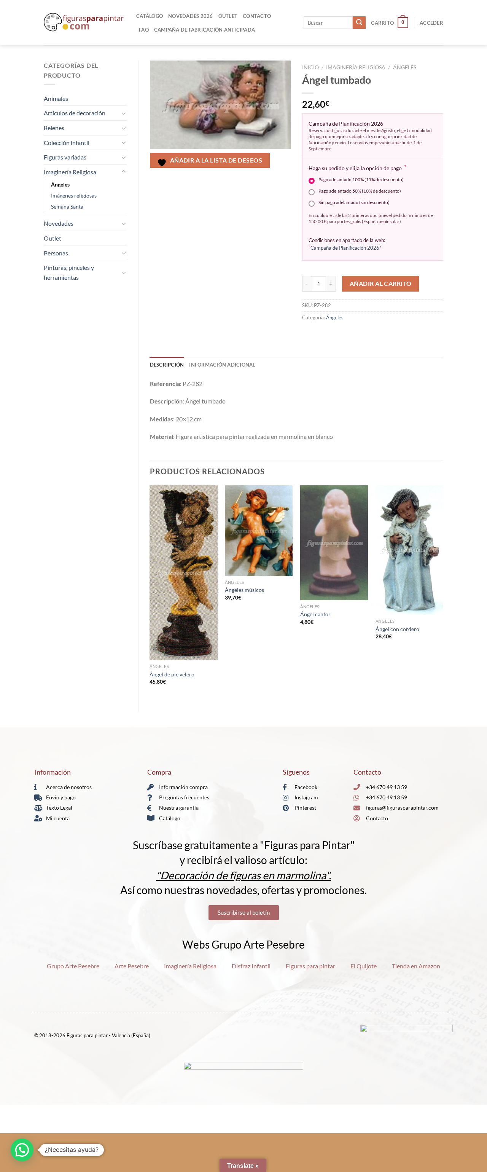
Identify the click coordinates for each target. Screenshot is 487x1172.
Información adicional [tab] (222, 365)
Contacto (257, 16)
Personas (56, 253)
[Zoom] (159, 158)
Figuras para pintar (310, 965)
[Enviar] (359, 22)
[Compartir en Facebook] (309, 334)
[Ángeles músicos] (259, 530)
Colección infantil (66, 142)
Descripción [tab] (167, 365)
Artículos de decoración (74, 112)
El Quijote (363, 965)
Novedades (58, 223)
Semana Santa (67, 206)
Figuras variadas (65, 157)
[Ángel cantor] (334, 542)
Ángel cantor (315, 614)
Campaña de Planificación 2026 (344, 248)
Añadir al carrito (381, 283)
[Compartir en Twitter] (323, 334)
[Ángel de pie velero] (183, 572)
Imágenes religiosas (74, 195)
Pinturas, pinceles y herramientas (69, 272)
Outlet (228, 16)
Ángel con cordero (397, 629)
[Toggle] (124, 113)
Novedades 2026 (190, 16)
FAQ (144, 30)
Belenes (54, 127)
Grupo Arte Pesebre (73, 965)
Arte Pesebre (132, 965)
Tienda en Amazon (416, 965)
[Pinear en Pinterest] (350, 334)
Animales (56, 98)
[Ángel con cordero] (409, 550)
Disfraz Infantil (251, 965)
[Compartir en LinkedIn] (364, 334)
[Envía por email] (336, 334)
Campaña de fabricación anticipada (204, 30)
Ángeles (60, 184)
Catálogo (149, 16)
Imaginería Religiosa (70, 171)
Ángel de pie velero (172, 674)
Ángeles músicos (244, 590)
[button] (22, 1150)
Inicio (310, 67)
